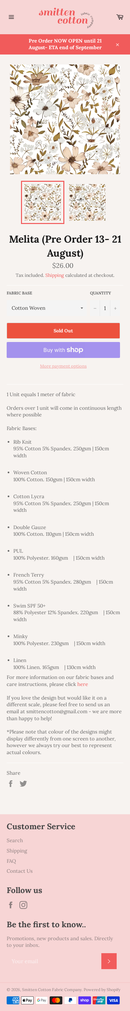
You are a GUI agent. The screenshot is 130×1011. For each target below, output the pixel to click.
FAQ (11, 861)
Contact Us (20, 871)
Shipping (54, 275)
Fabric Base (19, 292)
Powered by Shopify (102, 989)
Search (15, 840)
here (82, 684)
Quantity (100, 292)
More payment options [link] (63, 366)
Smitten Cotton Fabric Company (52, 989)
